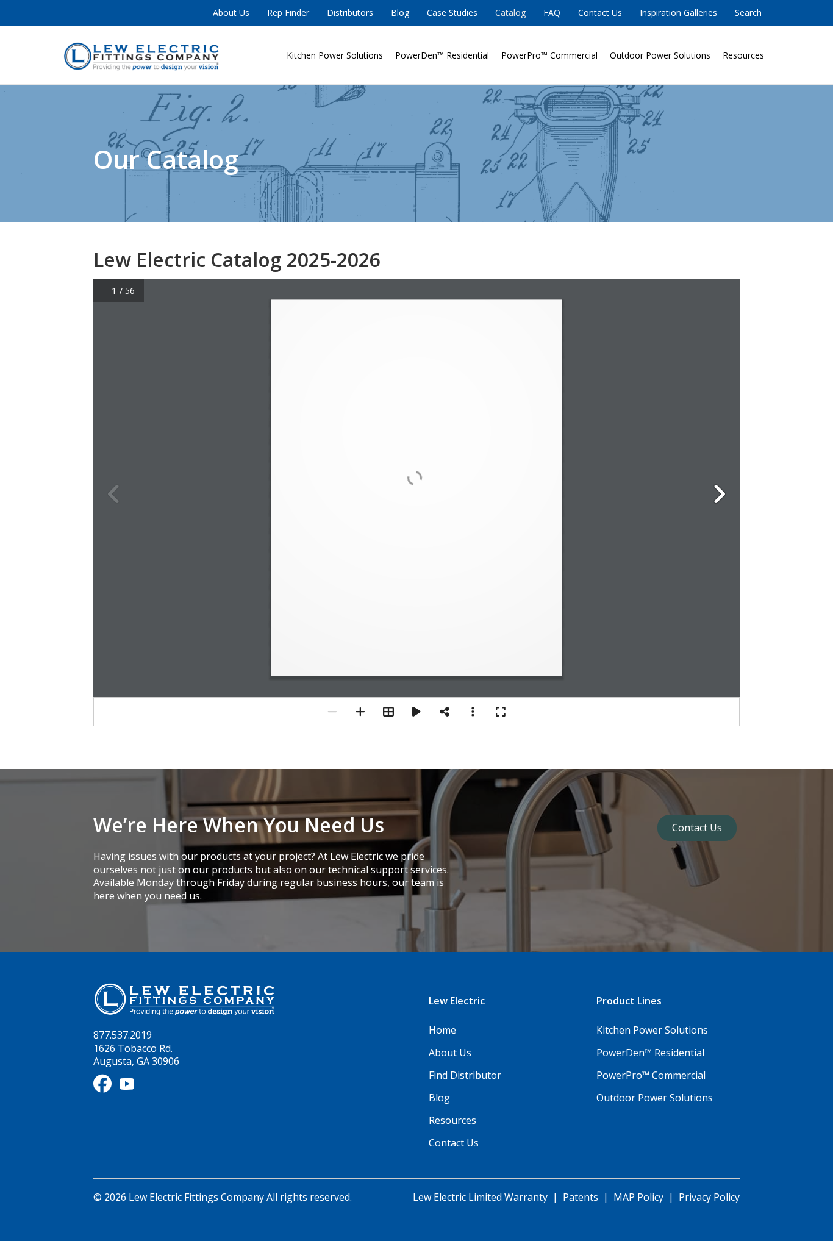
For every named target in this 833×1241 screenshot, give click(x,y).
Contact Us (600, 12)
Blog (400, 12)
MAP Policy (638, 1197)
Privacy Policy (709, 1197)
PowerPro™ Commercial (549, 55)
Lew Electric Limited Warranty (481, 1197)
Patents (580, 1197)
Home (442, 1030)
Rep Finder (288, 12)
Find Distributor (465, 1075)
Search (748, 12)
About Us (231, 12)
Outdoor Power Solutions (660, 55)
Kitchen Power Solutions (335, 55)
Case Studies (452, 12)
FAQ (551, 12)
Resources (743, 55)
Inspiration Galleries (678, 12)
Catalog (510, 12)
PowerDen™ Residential (442, 55)
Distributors (350, 12)
